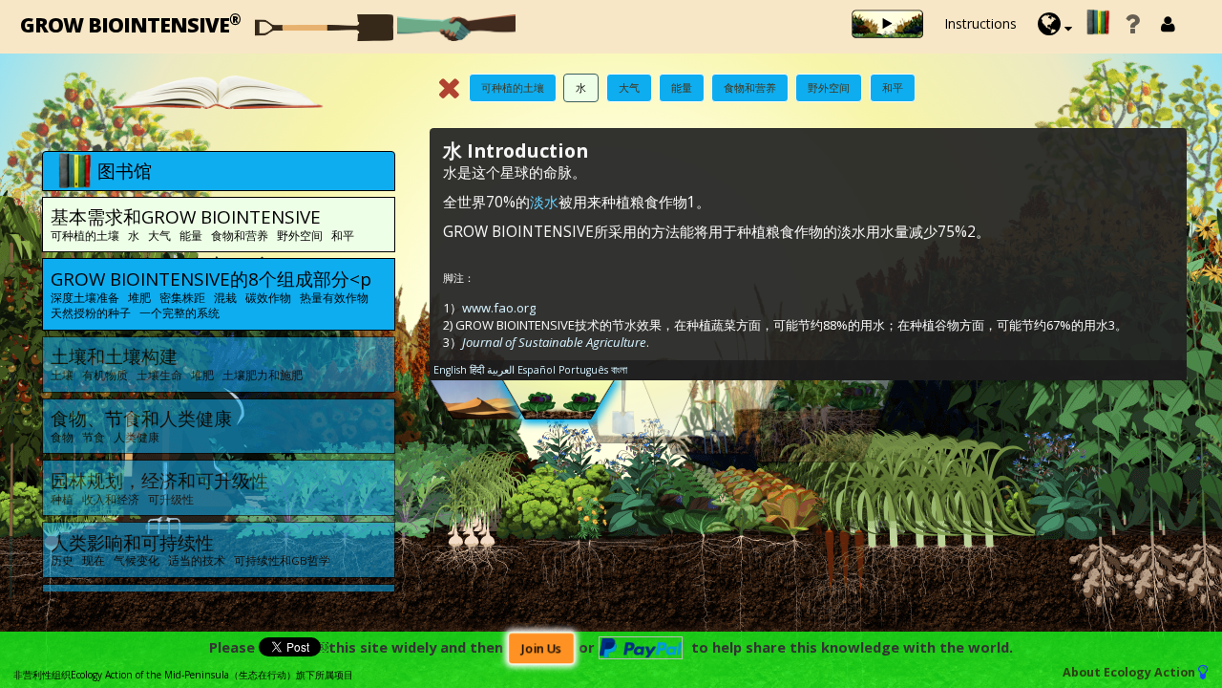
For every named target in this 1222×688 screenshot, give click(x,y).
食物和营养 (750, 87)
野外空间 (829, 87)
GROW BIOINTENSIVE (130, 23)
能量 (681, 87)
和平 (892, 87)
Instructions (980, 23)
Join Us (540, 648)
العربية (501, 369)
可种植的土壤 (512, 87)
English (450, 369)
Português (583, 369)
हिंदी (477, 369)
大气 (629, 87)
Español (536, 369)
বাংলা (619, 369)
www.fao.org (499, 307)
